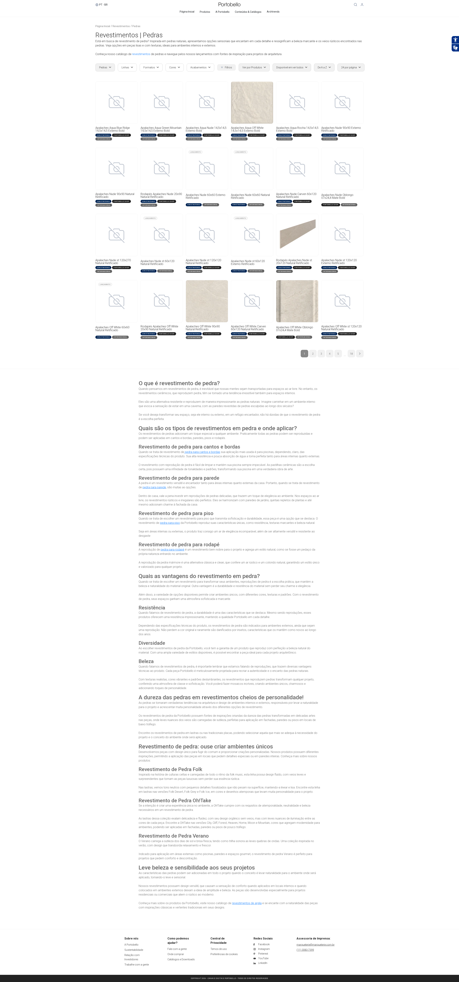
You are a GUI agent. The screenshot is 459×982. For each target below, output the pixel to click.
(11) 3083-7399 (305, 949)
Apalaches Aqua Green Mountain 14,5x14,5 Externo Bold (161, 129)
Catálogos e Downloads (181, 959)
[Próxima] (360, 353)
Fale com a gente (177, 949)
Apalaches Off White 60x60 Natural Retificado (112, 329)
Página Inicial (102, 26)
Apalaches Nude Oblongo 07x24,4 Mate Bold (337, 196)
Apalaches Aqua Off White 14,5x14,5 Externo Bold (247, 129)
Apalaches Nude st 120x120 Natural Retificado (203, 262)
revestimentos (141, 54)
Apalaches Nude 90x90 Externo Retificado (341, 129)
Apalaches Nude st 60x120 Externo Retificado (248, 263)
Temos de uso (218, 949)
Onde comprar (175, 954)
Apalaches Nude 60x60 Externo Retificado (205, 196)
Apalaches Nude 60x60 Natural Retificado (250, 196)
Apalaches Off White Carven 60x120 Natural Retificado (248, 328)
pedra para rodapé (172, 549)
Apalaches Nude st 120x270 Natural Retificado (113, 262)
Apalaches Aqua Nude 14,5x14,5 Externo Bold (206, 129)
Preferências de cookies (224, 954)
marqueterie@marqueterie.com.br (316, 944)
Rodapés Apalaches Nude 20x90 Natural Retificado (161, 195)
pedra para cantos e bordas (202, 452)
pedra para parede (154, 487)
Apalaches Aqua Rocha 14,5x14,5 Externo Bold (297, 129)
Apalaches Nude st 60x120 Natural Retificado (157, 263)
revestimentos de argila (247, 903)
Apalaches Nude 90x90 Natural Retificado (114, 195)
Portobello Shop (121, 135)
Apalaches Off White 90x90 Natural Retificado (203, 328)
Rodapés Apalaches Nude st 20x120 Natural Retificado (294, 262)
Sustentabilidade (133, 949)
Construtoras (103, 135)
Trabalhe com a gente (136, 964)
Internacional (103, 139)
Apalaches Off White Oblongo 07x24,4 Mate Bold (294, 329)
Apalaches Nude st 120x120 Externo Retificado (339, 262)
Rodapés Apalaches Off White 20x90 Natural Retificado (159, 328)
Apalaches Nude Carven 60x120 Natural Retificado (296, 195)
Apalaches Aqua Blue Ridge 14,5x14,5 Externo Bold (112, 129)
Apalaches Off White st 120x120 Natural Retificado (341, 328)
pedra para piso (170, 523)
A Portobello (131, 944)
